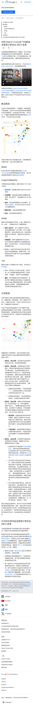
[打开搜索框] (22, 2)
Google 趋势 (8, 574)
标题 (9, 551)
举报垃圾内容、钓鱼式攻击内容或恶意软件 (13, 629)
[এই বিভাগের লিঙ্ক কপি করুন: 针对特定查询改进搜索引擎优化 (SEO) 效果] (13, 524)
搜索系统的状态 (5, 645)
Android (3, 679)
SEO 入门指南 (21, 545)
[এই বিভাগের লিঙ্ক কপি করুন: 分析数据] (11, 293)
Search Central (17, 2)
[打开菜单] (3, 2)
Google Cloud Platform (7, 687)
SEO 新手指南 (5, 642)
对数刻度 (24, 240)
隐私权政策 (9, 697)
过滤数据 (10, 205)
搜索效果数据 (19, 175)
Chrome (3, 681)
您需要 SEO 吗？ (5, 639)
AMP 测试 (4, 667)
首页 (2, 18)
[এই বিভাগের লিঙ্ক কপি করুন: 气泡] (6, 261)
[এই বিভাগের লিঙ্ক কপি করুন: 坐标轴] (8, 219)
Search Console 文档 (7, 648)
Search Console (8, 12)
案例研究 (3, 651)
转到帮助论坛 (5, 623)
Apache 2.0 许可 (27, 584)
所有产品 (3, 690)
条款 (2, 697)
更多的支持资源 (5, 632)
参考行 (7, 249)
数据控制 (8, 190)
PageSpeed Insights (6, 664)
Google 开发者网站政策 (24, 586)
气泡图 (3, 56)
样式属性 (4, 267)
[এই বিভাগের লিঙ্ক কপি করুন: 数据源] (8, 167)
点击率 (29, 115)
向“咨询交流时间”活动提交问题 (9, 626)
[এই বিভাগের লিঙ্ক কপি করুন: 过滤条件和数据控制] (19, 180)
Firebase (3, 684)
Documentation (7, 7)
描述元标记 (18, 551)
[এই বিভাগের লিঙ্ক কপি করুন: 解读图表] (11, 104)
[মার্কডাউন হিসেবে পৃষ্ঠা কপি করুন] (8, 47)
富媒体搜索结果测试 (6, 661)
